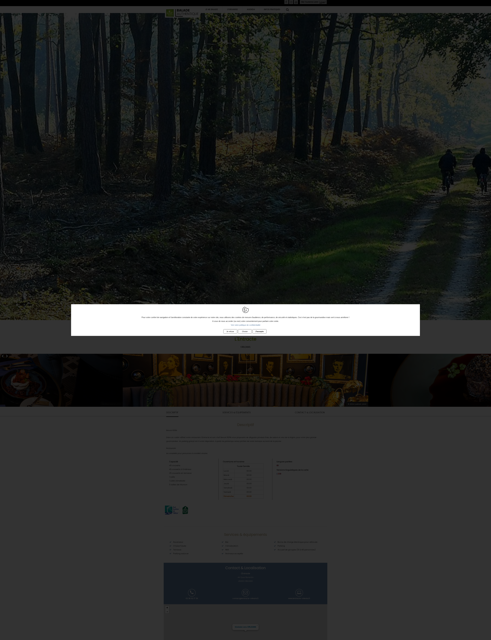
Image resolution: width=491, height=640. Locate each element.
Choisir (245, 331)
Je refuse (230, 331)
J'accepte (259, 331)
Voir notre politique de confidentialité (245, 325)
